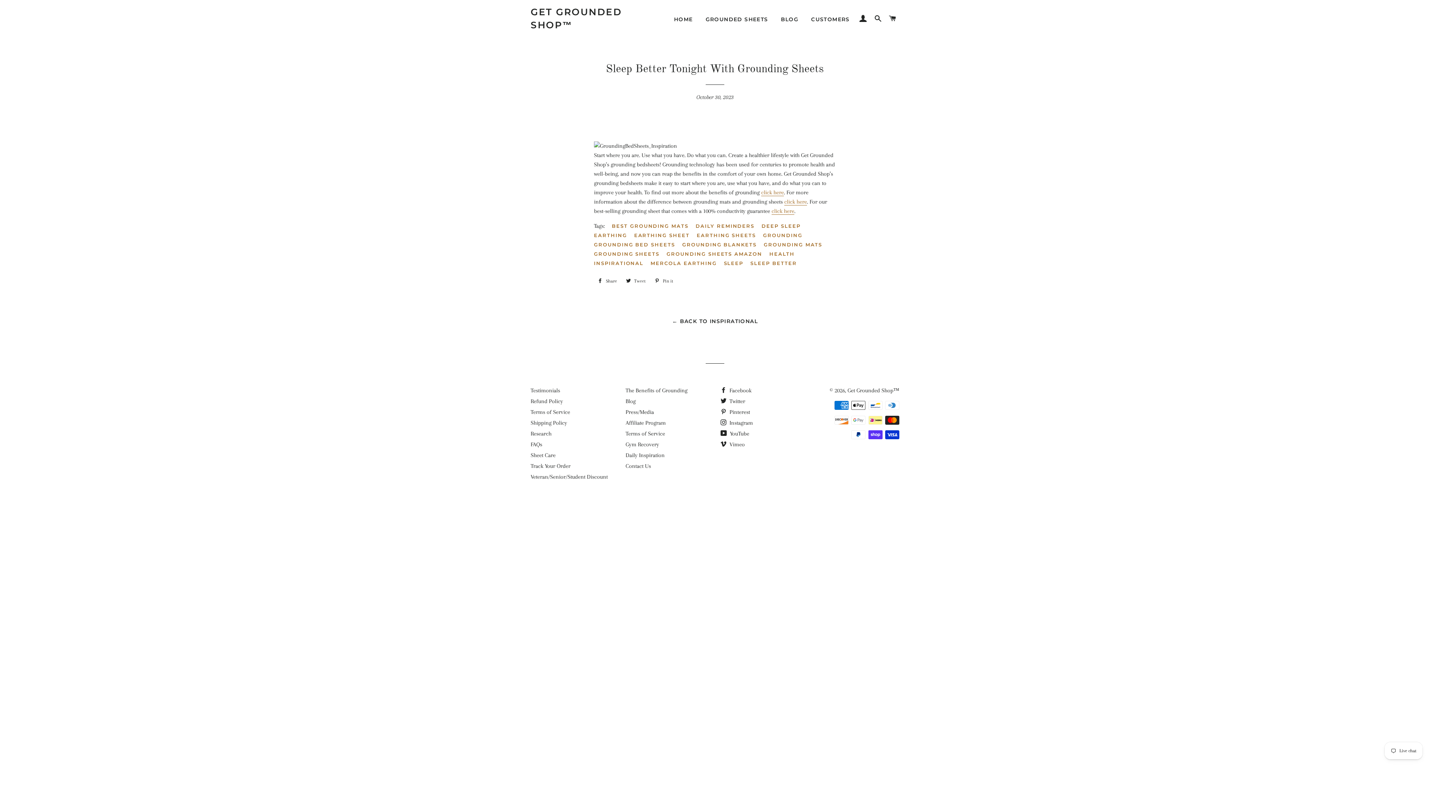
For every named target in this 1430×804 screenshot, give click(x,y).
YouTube (738, 433)
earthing (610, 235)
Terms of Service (550, 412)
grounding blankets (719, 245)
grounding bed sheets (634, 245)
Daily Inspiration (645, 455)
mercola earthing (683, 263)
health (782, 254)
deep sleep (781, 226)
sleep (734, 263)
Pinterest (739, 412)
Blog (790, 19)
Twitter (736, 401)
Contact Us (638, 466)
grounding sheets (627, 254)
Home (683, 19)
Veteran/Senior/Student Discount (569, 476)
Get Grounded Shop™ (576, 18)
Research (541, 433)
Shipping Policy (549, 422)
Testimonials (545, 390)
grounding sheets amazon (714, 254)
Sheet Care (543, 455)
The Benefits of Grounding (656, 390)
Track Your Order (551, 466)
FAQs (536, 444)
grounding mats (793, 245)
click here (772, 192)
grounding (783, 235)
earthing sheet (662, 235)
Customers (830, 19)
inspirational (619, 263)
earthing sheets (726, 235)
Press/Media (640, 412)
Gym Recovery (642, 444)
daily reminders (725, 226)
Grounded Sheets (737, 19)
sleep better (773, 263)
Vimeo (736, 444)
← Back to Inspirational (715, 321)
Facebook (739, 390)
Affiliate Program (646, 422)
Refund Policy (547, 401)
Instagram (740, 422)
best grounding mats (650, 226)
